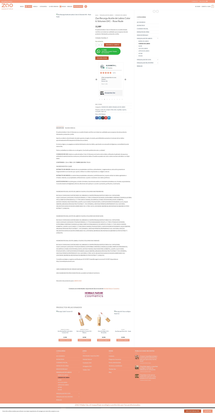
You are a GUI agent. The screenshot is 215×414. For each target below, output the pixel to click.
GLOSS (140, 46)
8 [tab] (117, 99)
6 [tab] (112, 99)
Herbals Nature (87, 359)
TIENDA (29, 6)
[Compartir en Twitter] (99, 117)
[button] (85, 6)
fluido (112, 109)
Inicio (96, 15)
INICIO (22, 6)
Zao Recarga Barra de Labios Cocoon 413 (65, 331)
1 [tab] (100, 99)
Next (125, 79)
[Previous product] (157, 11)
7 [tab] (115, 99)
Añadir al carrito (112, 45)
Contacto (111, 356)
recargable (97, 111)
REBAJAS (69, 6)
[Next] (131, 327)
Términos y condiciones (115, 366)
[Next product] (154, 11)
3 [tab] (105, 99)
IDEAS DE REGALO (142, 35)
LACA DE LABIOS (143, 48)
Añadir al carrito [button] (65, 340)
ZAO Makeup (102, 114)
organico (124, 109)
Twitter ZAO (86, 370)
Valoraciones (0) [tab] (70, 128)
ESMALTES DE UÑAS (143, 32)
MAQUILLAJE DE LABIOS (144, 38)
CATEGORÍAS (43, 6)
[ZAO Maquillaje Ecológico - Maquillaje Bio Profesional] (9, 6)
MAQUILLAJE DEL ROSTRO (145, 63)
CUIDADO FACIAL (142, 28)
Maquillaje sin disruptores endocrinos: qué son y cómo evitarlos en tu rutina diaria (148, 376)
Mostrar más (104, 81)
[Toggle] (158, 38)
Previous (96, 79)
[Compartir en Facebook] (96, 117)
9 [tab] (120, 99)
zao (105, 111)
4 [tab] (107, 99)
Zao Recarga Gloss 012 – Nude (123, 331)
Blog (110, 372)
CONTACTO (195, 1)
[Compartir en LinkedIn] (109, 117)
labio (115, 109)
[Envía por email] (102, 117)
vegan (102, 111)
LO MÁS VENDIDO (54, 6)
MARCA (35, 6)
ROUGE (140, 56)
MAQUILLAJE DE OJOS (144, 59)
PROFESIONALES (78, 6)
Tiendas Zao (112, 369)
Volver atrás (102, 58)
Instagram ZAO (87, 366)
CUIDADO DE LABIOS (144, 43)
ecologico (108, 109)
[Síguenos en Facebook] (210, 1)
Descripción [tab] (60, 128)
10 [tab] (122, 99)
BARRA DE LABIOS (143, 41)
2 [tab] (102, 99)
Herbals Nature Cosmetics (111, 288)
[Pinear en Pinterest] (105, 117)
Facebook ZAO (87, 363)
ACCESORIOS (141, 22)
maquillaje (119, 109)
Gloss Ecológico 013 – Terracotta (103, 331)
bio (104, 109)
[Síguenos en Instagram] (212, 1)
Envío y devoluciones (115, 362)
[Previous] (56, 327)
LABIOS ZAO (78, 281)
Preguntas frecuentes (115, 359)
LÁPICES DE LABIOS (143, 51)
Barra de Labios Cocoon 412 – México (84, 331)
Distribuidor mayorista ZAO (91, 356)
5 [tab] (110, 99)
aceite (101, 109)
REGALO (64, 6)
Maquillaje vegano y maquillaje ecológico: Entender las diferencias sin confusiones (149, 368)
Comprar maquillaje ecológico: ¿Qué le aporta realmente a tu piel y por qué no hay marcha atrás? (148, 358)
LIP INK (140, 53)
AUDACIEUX (141, 25)
